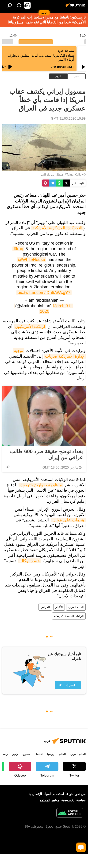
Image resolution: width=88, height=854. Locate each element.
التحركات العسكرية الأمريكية (57, 228)
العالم (62, 754)
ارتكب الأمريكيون (30, 326)
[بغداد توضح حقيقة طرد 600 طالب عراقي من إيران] (44, 416)
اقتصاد (38, 754)
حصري (26, 754)
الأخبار (59, 607)
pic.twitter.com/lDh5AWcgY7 (44, 292)
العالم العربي (76, 607)
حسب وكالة (29, 560)
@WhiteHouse (31, 259)
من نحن (80, 794)
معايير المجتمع (49, 800)
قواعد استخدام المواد (58, 794)
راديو (15, 754)
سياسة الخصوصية (73, 800)
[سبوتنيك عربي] (76, 7)
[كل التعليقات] (81, 847)
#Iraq (18, 248)
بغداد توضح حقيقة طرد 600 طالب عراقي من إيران (46, 454)
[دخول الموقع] (19, 5)
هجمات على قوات (68, 520)
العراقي (45, 607)
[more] (7, 467)
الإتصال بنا (35, 794)
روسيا (50, 754)
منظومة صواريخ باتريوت (41, 485)
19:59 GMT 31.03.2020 (68, 118)
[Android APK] (70, 813)
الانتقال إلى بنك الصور (51, 174)
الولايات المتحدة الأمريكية (69, 616)
